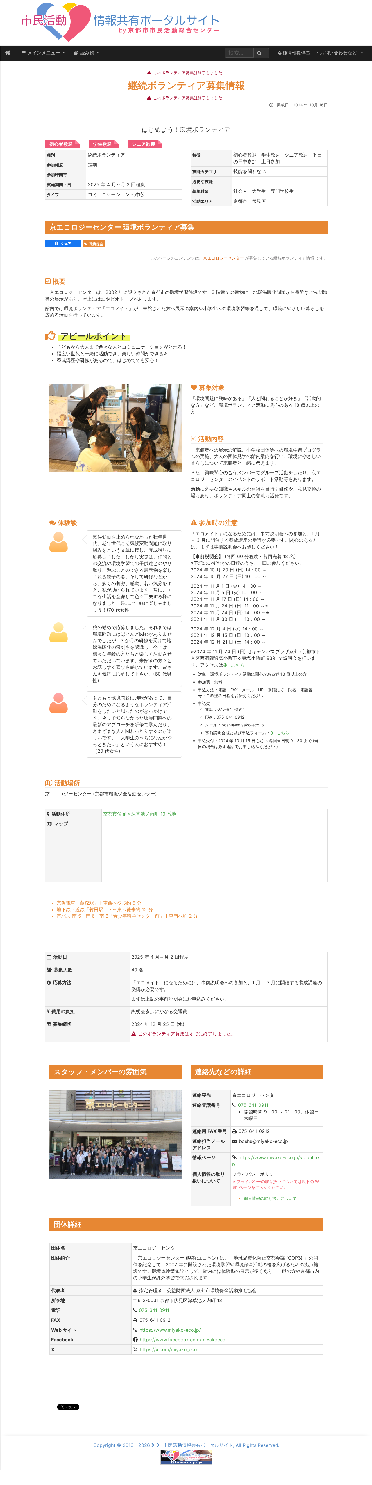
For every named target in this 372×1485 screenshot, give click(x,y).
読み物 (87, 53)
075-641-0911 (253, 1105)
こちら (237, 665)
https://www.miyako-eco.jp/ (170, 1330)
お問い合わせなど (318, 53)
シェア (65, 243)
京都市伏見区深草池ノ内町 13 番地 (139, 814)
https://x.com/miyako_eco (168, 1349)
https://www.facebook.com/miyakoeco (183, 1339)
